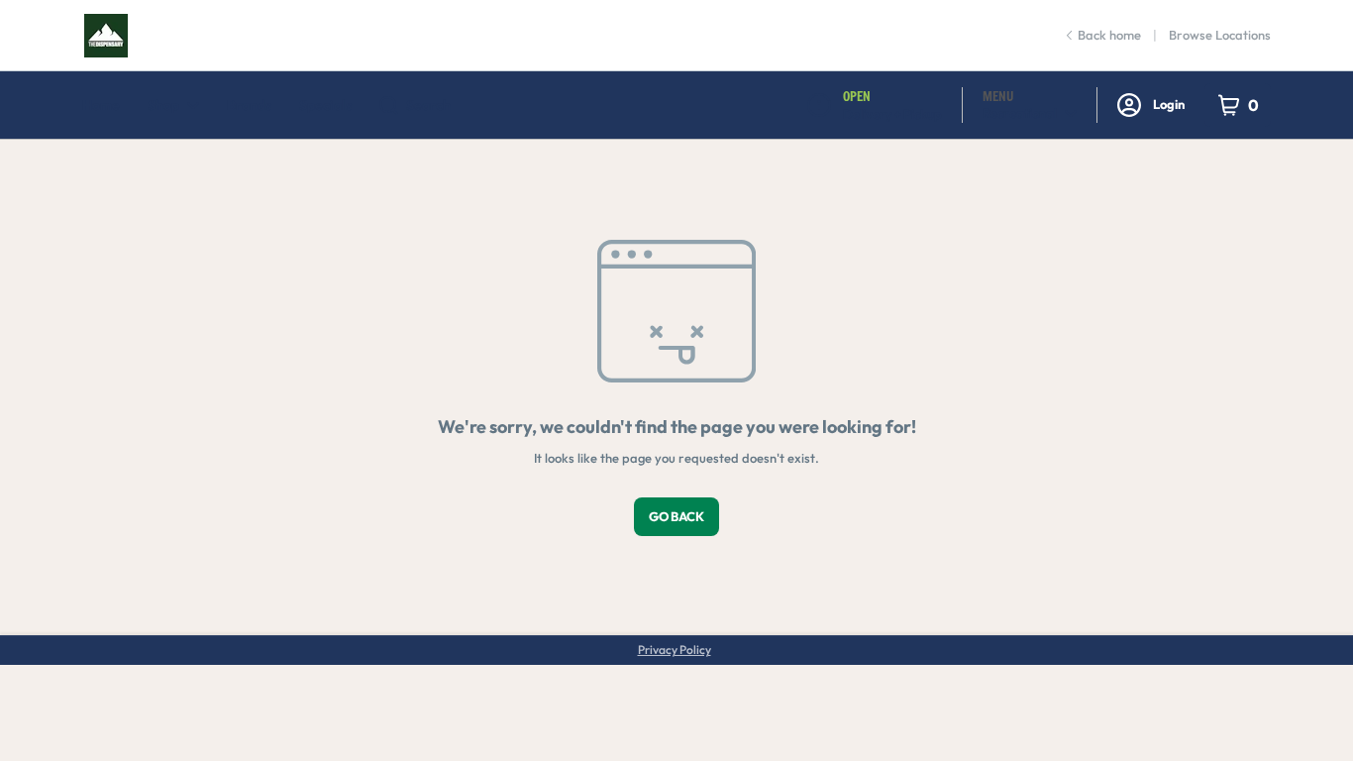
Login (1169, 104)
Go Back (676, 516)
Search (428, 105)
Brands (249, 105)
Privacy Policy (674, 649)
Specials (325, 105)
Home (101, 105)
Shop (163, 105)
